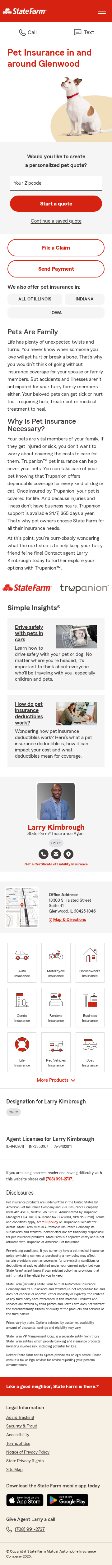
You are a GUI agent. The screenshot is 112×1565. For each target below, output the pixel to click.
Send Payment (56, 269)
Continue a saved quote (56, 221)
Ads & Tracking (20, 1417)
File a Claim (56, 247)
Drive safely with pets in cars (29, 633)
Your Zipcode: (28, 183)
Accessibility (17, 1435)
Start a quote (56, 203)
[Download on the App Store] (25, 1500)
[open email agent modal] (56, 855)
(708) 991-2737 (59, 1179)
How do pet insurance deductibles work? (29, 713)
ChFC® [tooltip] (56, 843)
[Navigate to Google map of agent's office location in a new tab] (68, 854)
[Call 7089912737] (44, 854)
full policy (50, 1222)
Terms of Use (18, 1443)
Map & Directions (69, 920)
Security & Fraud (21, 1426)
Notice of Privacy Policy (27, 1452)
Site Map (14, 1470)
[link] (28, 11)
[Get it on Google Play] (67, 1500)
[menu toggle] (102, 11)
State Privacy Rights (25, 1461)
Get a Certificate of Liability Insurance (56, 864)
